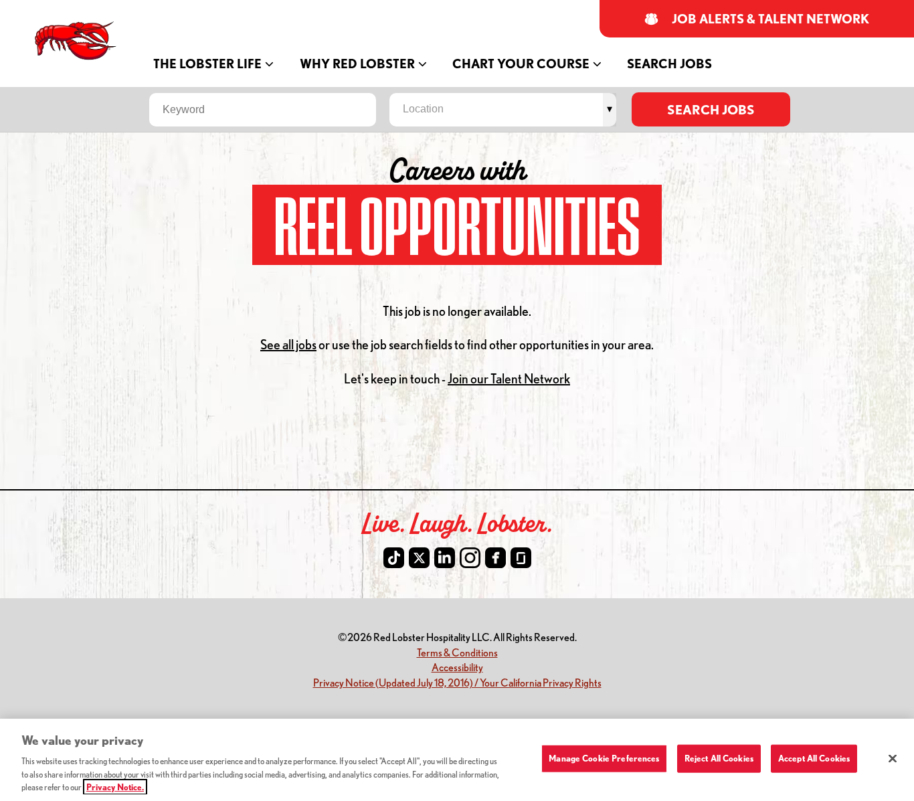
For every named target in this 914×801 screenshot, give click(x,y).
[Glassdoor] (521, 557)
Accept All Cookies (814, 758)
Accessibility (457, 666)
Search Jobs (669, 64)
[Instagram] (470, 557)
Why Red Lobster (357, 64)
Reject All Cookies (718, 758)
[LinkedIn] (444, 557)
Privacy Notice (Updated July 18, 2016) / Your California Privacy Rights (457, 682)
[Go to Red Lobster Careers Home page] (77, 41)
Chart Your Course (520, 64)
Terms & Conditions (457, 652)
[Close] (892, 759)
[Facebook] (495, 557)
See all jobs (288, 344)
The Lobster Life (207, 64)
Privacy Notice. (115, 787)
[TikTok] (393, 557)
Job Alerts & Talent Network (771, 19)
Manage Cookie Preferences (604, 758)
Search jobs (711, 109)
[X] (419, 557)
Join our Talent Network (509, 378)
